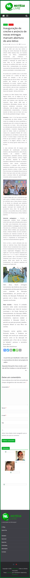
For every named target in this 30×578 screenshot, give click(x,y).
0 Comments (23, 44)
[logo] (11, 514)
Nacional (4, 539)
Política (5, 24)
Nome (4, 408)
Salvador (11, 24)
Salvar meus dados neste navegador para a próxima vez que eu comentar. (14, 434)
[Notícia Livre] (3, 16)
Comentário (6, 387)
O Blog (3, 527)
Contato (4, 552)
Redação (6, 44)
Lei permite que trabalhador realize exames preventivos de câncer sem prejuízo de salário (16, 360)
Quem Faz (4, 530)
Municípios (4, 548)
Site (3, 423)
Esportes (4, 542)
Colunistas (4, 545)
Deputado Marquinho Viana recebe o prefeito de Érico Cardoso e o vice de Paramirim (14, 368)
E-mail (4, 415)
